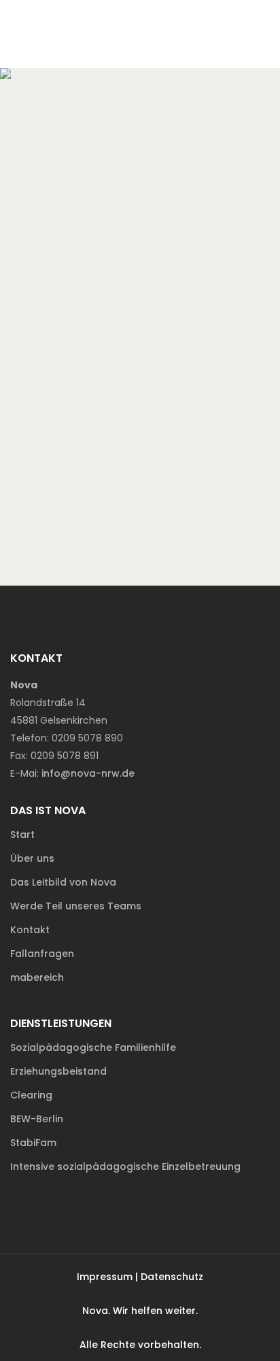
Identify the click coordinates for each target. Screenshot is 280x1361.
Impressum (105, 1276)
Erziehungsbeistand (58, 1071)
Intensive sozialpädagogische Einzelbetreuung (125, 1166)
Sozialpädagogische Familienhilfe (93, 1047)
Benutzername (74, 147)
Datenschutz (172, 1276)
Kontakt (30, 930)
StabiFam (33, 1143)
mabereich (37, 977)
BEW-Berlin (36, 1119)
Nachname (64, 268)
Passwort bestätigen (90, 449)
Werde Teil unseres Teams (75, 906)
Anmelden (193, 527)
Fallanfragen (42, 953)
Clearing (31, 1095)
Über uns (32, 858)
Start (22, 834)
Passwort (61, 389)
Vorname (60, 207)
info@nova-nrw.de (88, 773)
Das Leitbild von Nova (63, 882)
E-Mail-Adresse (75, 328)
